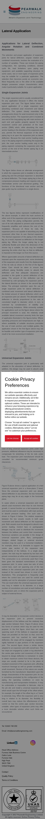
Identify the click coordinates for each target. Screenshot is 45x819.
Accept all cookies (31, 438)
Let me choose (13, 438)
